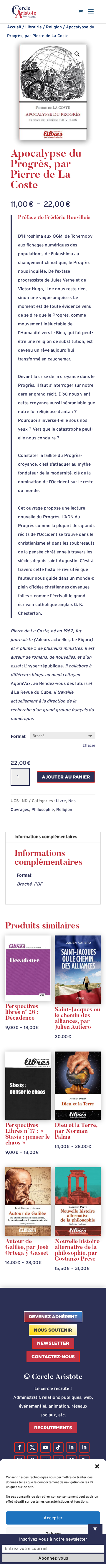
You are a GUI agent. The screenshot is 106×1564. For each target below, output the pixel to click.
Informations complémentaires (45, 837)
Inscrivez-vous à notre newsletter (53, 1539)
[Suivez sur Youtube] (45, 1447)
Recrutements (53, 1427)
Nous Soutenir (53, 1329)
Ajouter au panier (66, 776)
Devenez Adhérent (53, 1316)
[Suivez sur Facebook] (19, 1447)
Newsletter (53, 1343)
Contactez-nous (53, 1356)
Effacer (88, 745)
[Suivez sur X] (32, 1447)
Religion (54, 27)
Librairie (33, 27)
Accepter (53, 1518)
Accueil (14, 27)
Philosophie (43, 810)
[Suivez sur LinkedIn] (71, 1447)
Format (18, 736)
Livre (61, 801)
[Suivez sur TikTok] (58, 1447)
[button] (97, 1466)
